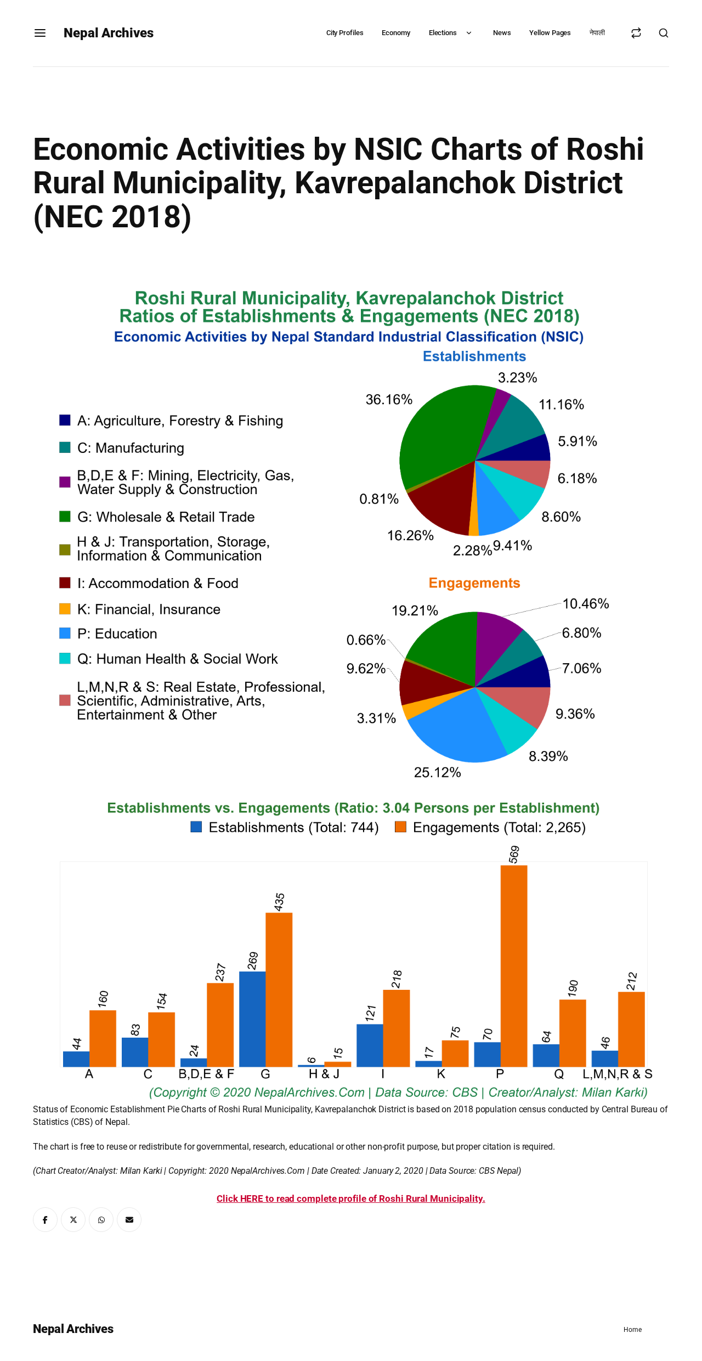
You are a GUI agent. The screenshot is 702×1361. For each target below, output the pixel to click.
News (502, 33)
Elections (443, 33)
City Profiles (345, 33)
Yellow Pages (550, 33)
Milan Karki (141, 1171)
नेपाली (597, 33)
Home (633, 1330)
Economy (396, 33)
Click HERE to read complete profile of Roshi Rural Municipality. (351, 1198)
